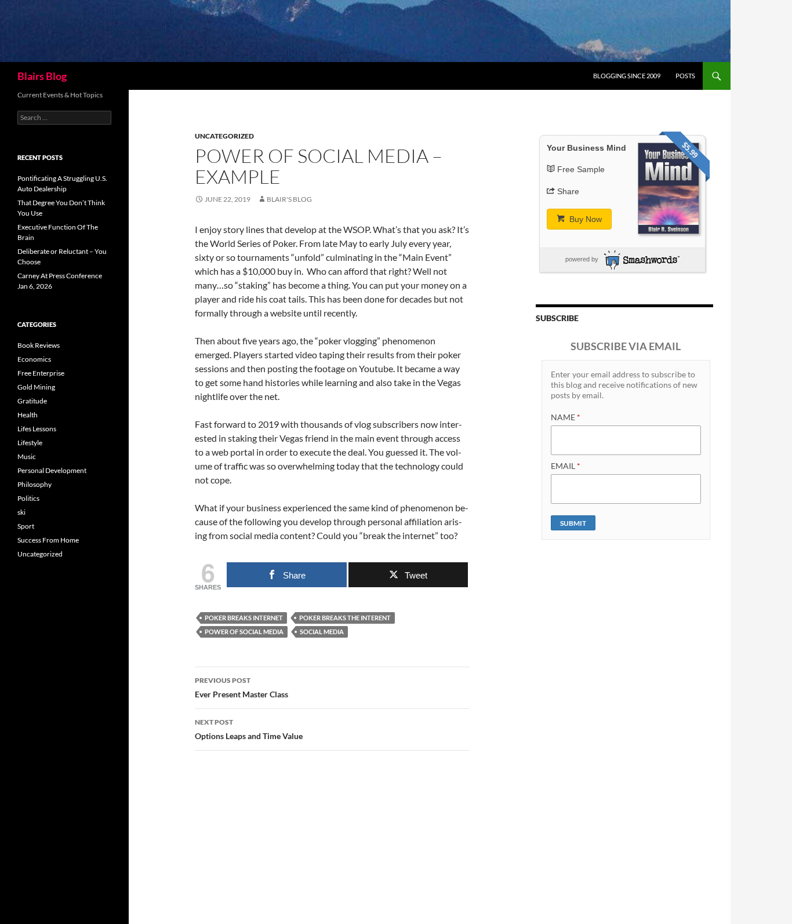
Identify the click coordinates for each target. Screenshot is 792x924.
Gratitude (32, 400)
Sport (25, 526)
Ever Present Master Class (241, 687)
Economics (34, 359)
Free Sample (581, 169)
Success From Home (48, 540)
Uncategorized (224, 136)
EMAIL (565, 466)
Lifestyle (29, 442)
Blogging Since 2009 (626, 75)
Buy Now (584, 219)
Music (26, 456)
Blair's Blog (289, 199)
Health (27, 414)
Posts (685, 75)
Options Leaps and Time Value (249, 729)
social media (322, 631)
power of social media (244, 631)
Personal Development (51, 470)
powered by (581, 259)
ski (21, 512)
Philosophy (34, 484)
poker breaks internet (244, 617)
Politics (28, 498)
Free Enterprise (40, 373)
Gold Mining (36, 387)
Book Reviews (38, 345)
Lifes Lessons (36, 428)
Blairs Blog (42, 76)
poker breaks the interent (345, 617)
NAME (565, 417)
